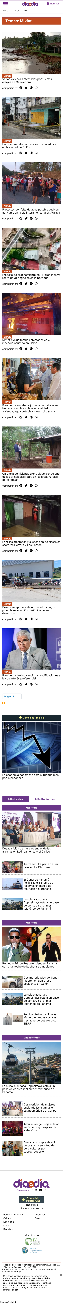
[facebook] (32, 1190)
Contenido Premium (33, 717)
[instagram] (45, 1190)
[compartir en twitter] (26, 88)
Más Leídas (15, 799)
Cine (37, 1218)
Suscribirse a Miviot (3, 703)
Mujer (6, 1225)
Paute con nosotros (32, 1208)
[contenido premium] (31, 1199)
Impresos (40, 1214)
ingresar (54, 3)
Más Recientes (45, 799)
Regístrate (32, 1204)
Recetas (8, 1229)
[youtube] (40, 1190)
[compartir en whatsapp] (36, 88)
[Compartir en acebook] (21, 88)
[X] (36, 1190)
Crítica (7, 1218)
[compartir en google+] (31, 88)
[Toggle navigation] (5, 3)
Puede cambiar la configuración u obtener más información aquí (25, 1288)
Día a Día (8, 1221)
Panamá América (13, 1214)
